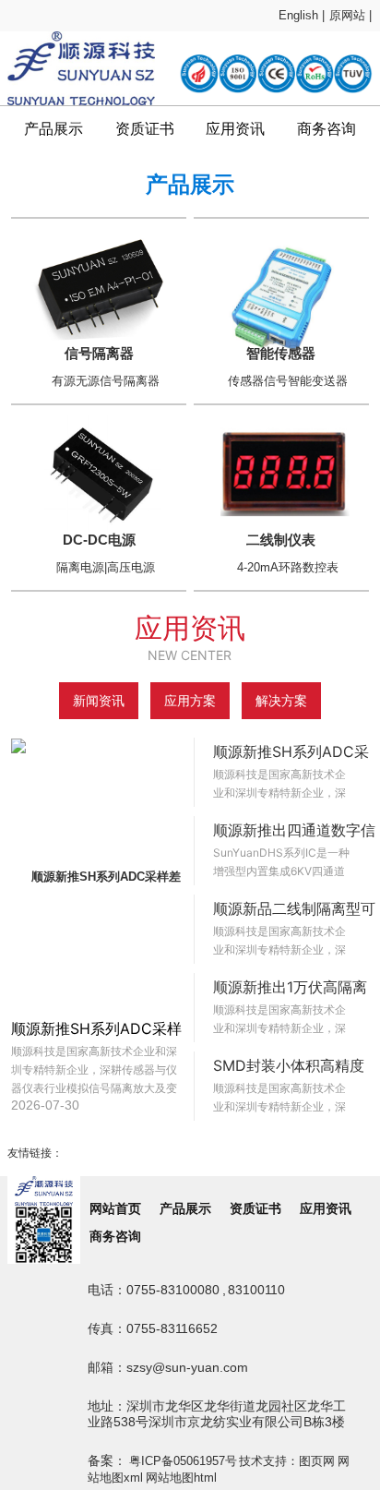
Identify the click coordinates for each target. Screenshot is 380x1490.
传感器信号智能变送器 (288, 381)
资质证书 (144, 129)
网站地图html (181, 1477)
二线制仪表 (280, 539)
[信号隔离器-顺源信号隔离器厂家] (98, 286)
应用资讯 (235, 129)
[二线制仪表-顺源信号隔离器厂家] (281, 472)
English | (302, 15)
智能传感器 (280, 353)
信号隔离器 (99, 353)
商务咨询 (326, 129)
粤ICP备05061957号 (183, 1461)
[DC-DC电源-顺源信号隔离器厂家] (98, 472)
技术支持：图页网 (287, 1461)
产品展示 (53, 129)
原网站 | (350, 15)
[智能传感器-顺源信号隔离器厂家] (281, 290)
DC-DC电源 (99, 539)
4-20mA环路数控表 (287, 567)
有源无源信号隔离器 (106, 381)
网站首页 (115, 1208)
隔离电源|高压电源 (105, 567)
